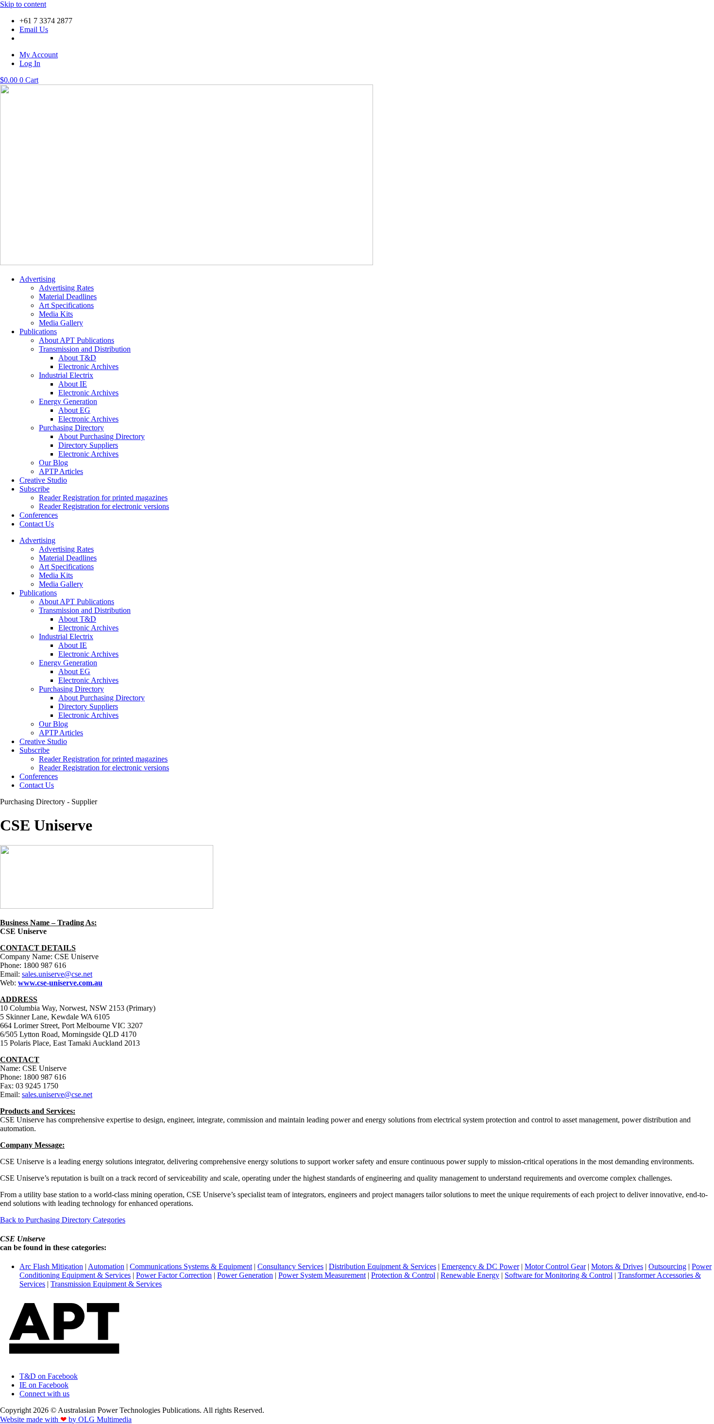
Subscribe (34, 489)
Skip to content (23, 4)
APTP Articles (61, 471)
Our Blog (53, 462)
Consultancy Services (290, 1266)
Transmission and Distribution (85, 349)
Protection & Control (403, 1275)
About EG (74, 410)
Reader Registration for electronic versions (104, 506)
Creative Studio (43, 480)
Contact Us (36, 524)
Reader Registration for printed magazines (103, 497)
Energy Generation (68, 401)
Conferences (38, 515)
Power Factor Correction (174, 1275)
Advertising (37, 279)
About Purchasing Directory (101, 436)
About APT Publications (76, 340)
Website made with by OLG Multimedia (66, 1419)
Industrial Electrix (66, 375)
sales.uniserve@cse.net (57, 974)
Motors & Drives (617, 1266)
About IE (72, 384)
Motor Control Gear (555, 1266)
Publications (38, 331)
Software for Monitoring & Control (558, 1275)
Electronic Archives (88, 366)
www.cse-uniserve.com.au (60, 983)
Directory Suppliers (88, 445)
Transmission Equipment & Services (106, 1284)
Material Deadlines (68, 296)
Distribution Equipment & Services (382, 1266)
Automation (106, 1266)
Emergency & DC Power (480, 1266)
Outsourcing (667, 1266)
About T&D (77, 358)
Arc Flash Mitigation (51, 1266)
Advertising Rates (66, 288)
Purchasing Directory (71, 428)
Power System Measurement (322, 1275)
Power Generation (245, 1275)
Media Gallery (61, 323)
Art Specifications (66, 305)
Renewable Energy (470, 1275)
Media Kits (56, 314)
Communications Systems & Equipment (191, 1266)
